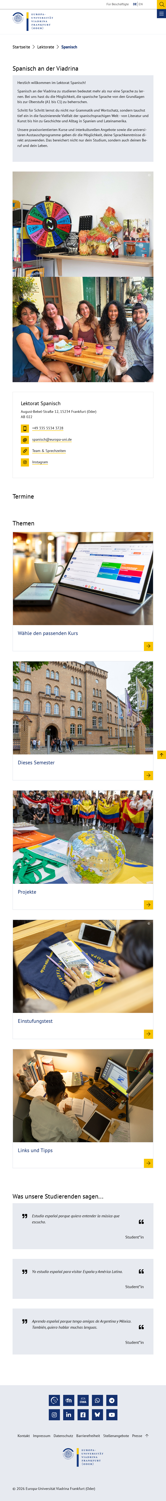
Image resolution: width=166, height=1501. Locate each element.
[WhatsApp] (97, 1400)
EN (141, 4)
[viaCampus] (54, 1400)
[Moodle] (68, 1400)
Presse (137, 1435)
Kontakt (24, 1435)
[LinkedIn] (68, 1414)
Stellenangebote (116, 1435)
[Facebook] (83, 1414)
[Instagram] (54, 1414)
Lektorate (45, 47)
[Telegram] (111, 1400)
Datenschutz (63, 1435)
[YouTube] (111, 1414)
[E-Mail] (83, 1400)
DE (135, 4)
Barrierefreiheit (88, 1435)
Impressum (41, 1435)
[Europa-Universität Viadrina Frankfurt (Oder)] (33, 21)
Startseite (21, 47)
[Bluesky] (97, 1414)
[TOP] (161, 754)
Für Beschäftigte (117, 4)
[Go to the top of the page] (146, 1435)
